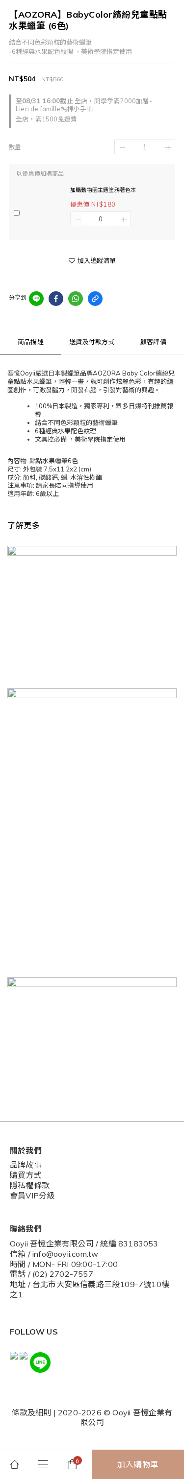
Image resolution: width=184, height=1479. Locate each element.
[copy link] (95, 298)
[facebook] (56, 298)
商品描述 (31, 342)
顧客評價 (153, 342)
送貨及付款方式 (91, 342)
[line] (36, 298)
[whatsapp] (75, 298)
